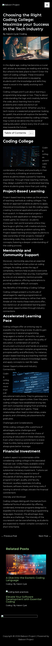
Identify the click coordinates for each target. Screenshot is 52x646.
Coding (23, 34)
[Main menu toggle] (47, 4)
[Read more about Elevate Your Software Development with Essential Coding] (17, 592)
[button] (26, 627)
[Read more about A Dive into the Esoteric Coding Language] (26, 564)
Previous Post (9, 536)
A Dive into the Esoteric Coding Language (25, 579)
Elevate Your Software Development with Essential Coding (23, 599)
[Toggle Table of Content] (30, 133)
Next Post (45, 536)
